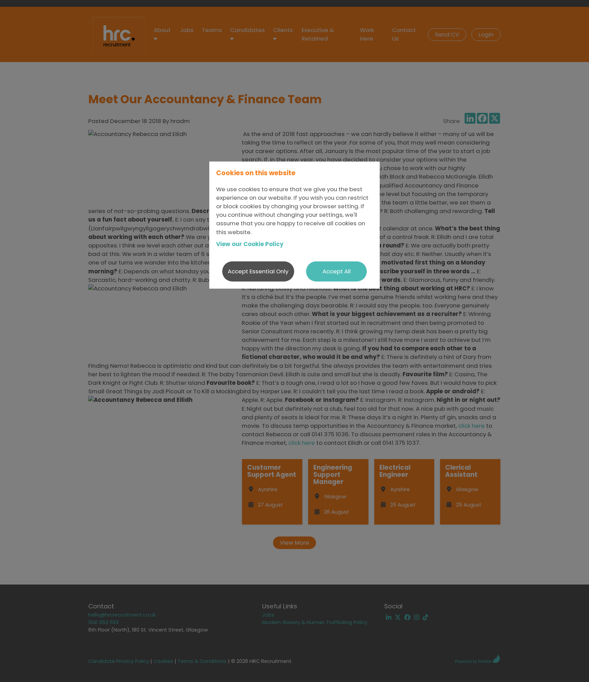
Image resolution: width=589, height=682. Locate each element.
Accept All (336, 271)
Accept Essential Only (258, 271)
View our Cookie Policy (250, 244)
